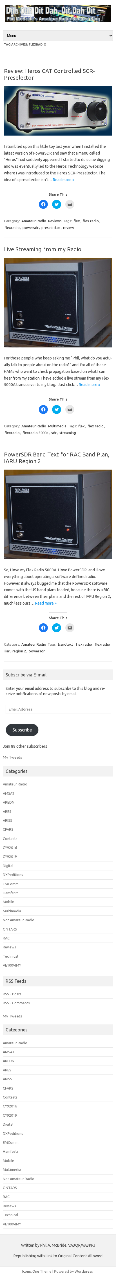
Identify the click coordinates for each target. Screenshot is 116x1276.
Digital (8, 866)
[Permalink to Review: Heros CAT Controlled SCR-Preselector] (58, 134)
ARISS (7, 820)
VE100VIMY (12, 965)
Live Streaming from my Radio (42, 249)
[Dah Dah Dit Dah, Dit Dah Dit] (58, 20)
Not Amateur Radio (18, 920)
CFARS (8, 829)
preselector (50, 227)
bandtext (65, 644)
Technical (10, 956)
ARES (7, 811)
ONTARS (10, 929)
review (68, 227)
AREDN (8, 802)
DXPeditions (13, 875)
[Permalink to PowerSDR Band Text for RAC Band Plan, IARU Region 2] (58, 557)
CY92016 (10, 847)
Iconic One (30, 1271)
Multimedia (57, 426)
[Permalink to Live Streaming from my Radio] (58, 346)
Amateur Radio (33, 221)
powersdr (31, 227)
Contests (10, 839)
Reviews (55, 221)
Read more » (63, 179)
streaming (67, 433)
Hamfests (11, 893)
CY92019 (10, 856)
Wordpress (84, 1271)
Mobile (8, 902)
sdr (54, 433)
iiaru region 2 (15, 651)
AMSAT (9, 793)
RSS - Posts (12, 994)
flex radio (91, 221)
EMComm (11, 884)
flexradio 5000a (35, 433)
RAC (6, 938)
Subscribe (22, 729)
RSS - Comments (16, 1003)
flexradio (12, 227)
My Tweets (12, 757)
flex (76, 221)
